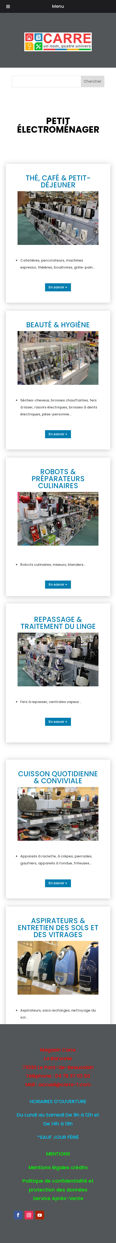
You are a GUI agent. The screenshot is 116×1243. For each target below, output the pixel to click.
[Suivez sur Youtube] (39, 1215)
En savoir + (58, 287)
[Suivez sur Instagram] (29, 1215)
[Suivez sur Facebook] (18, 1215)
